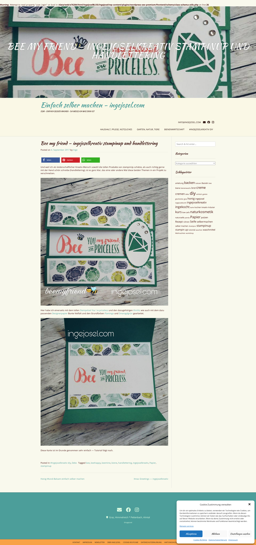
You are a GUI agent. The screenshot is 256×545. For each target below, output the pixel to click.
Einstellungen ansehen (240, 534)
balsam (198, 183)
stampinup (46, 465)
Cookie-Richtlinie (200, 540)
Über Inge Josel (113, 542)
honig (191, 198)
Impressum (233, 540)
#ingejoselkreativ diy (201, 129)
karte (192, 207)
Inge (75, 149)
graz (185, 199)
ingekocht (182, 207)
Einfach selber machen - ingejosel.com (92, 105)
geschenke (179, 199)
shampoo (192, 226)
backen (189, 182)
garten (205, 194)
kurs (178, 212)
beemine (106, 462)
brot (193, 187)
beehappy (96, 462)
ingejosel (199, 198)
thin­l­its (137, 310)
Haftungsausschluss (173, 542)
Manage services (187, 526)
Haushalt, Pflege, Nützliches (116, 129)
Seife (193, 221)
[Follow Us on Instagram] (213, 122)
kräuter (211, 207)
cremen (180, 194)
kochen (198, 207)
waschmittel (209, 229)
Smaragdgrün (126, 313)
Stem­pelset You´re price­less (94, 310)
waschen (199, 230)
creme (201, 187)
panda (187, 218)
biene (114, 462)
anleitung (179, 183)
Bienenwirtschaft (174, 129)
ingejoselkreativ (140, 462)
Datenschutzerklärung (218, 540)
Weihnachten (180, 233)
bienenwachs (186, 188)
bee (88, 462)
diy (193, 193)
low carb (186, 212)
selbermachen (205, 221)
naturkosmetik (201, 211)
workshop (190, 233)
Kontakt (76, 542)
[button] (250, 504)
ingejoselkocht (180, 203)
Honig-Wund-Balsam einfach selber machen (62, 478)
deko (187, 194)
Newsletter (100, 542)
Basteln (205, 183)
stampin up (181, 229)
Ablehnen (215, 534)
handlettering (125, 462)
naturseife (179, 217)
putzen (204, 217)
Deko (74, 462)
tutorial (192, 229)
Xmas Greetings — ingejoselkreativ (151, 478)
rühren (186, 221)
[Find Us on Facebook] (208, 122)
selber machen (181, 226)
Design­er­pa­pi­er (60, 313)
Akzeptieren (191, 534)
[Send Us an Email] (204, 122)
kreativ (205, 207)
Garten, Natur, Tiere (148, 129)
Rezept (179, 221)
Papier (152, 462)
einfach (199, 194)
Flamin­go (109, 313)
